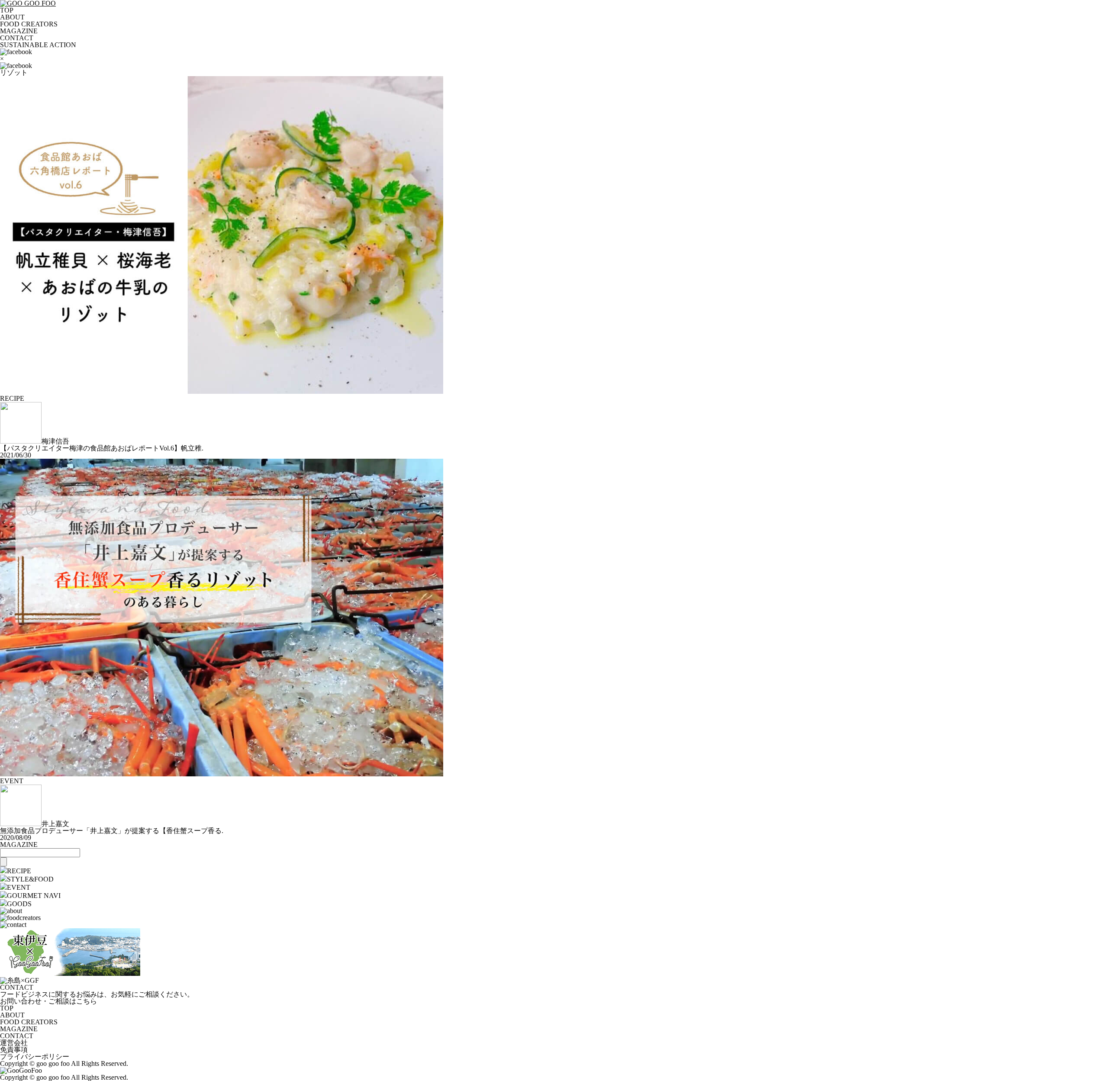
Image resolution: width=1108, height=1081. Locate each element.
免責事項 (14, 1049)
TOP (6, 10)
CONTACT (16, 38)
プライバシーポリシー (34, 1056)
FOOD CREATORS (29, 24)
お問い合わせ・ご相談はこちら (48, 1001)
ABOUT (12, 17)
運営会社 (14, 1042)
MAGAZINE (19, 31)
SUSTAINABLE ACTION (38, 44)
